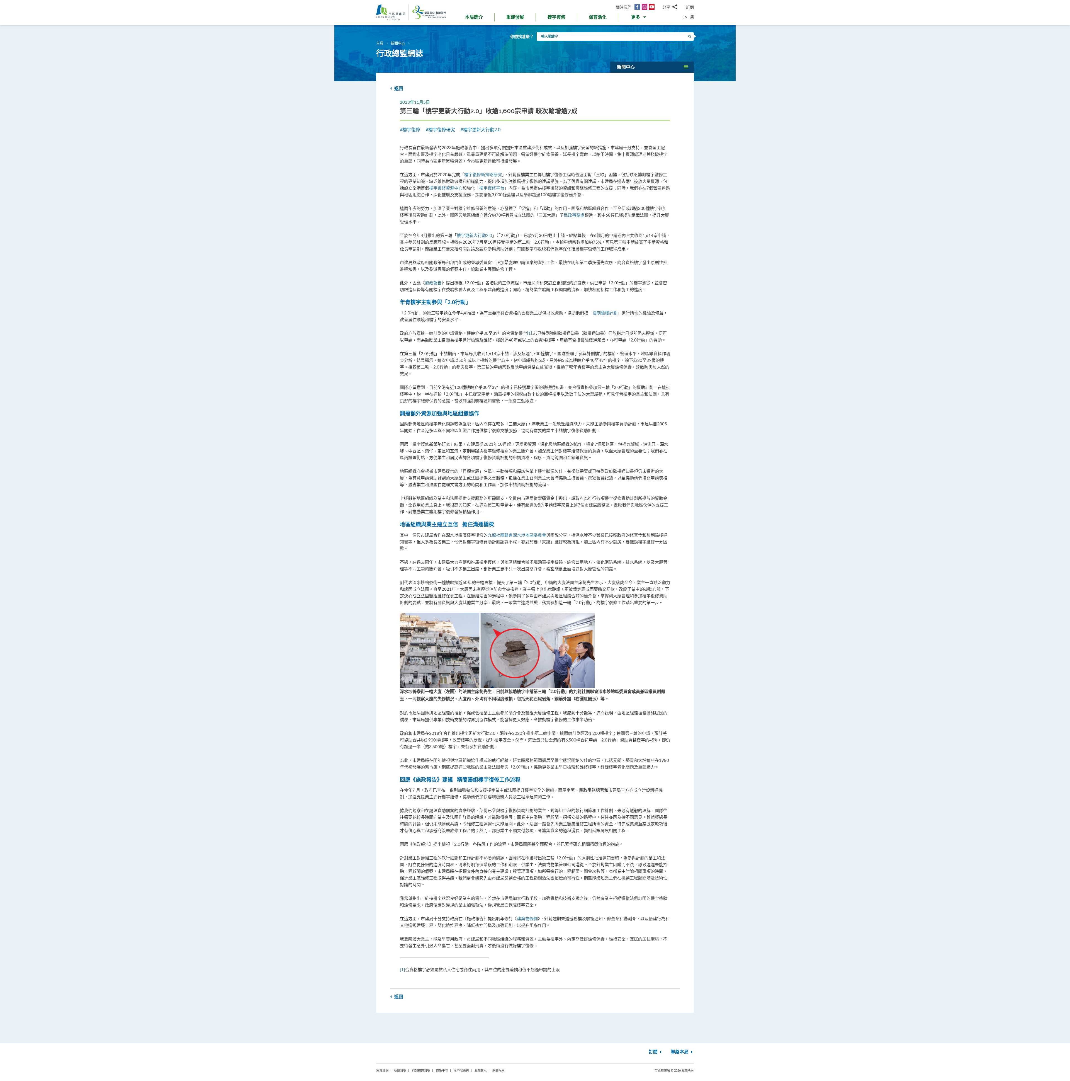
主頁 (379, 43)
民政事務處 (574, 215)
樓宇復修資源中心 (446, 188)
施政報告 (433, 282)
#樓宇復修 (410, 130)
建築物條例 (527, 918)
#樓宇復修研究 (440, 130)
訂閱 (690, 7)
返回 (398, 88)
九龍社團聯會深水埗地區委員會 (517, 535)
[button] (639, 18)
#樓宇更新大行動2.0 (480, 130)
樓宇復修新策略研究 (483, 174)
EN (684, 17)
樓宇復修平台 (491, 188)
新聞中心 (398, 43)
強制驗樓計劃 (604, 313)
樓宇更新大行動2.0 (474, 235)
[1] (529, 333)
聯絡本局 (680, 1052)
